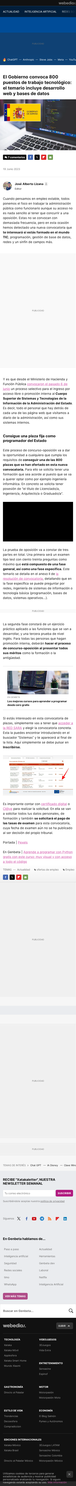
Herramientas (47, 1256)
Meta (61, 59)
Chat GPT (36, 1165)
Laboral (43, 1270)
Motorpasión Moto (50, 1397)
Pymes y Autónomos (51, 1421)
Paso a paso (11, 1249)
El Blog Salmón (47, 1416)
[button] (31, 184)
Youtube (34, 1218)
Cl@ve (7, 809)
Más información (57, 1482)
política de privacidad (52, 1201)
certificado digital (54, 804)
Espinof (43, 1373)
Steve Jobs (45, 59)
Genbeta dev (47, 1263)
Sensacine (45, 1368)
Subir (62, 1325)
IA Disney (53, 1165)
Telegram (42, 1218)
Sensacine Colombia (50, 1455)
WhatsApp (10, 1284)
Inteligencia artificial (16, 1256)
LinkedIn (65, 1218)
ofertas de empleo (48, 869)
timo (6, 1277)
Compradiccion (12, 1426)
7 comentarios (16, 157)
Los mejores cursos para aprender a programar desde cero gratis (37, 703)
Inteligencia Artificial (51, 1284)
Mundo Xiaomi (12, 1365)
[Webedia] (67, 3)
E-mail (50, 157)
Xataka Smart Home (15, 1360)
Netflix (43, 1277)
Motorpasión (46, 1392)
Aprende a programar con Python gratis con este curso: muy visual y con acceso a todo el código (38, 857)
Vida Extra (45, 1350)
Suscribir (64, 1193)
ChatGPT (12, 59)
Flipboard (43, 157)
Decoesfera (10, 1421)
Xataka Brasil (11, 1450)
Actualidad (23, 869)
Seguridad (10, 1263)
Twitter (37, 157)
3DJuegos (45, 1345)
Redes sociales (13, 1270)
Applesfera (10, 1355)
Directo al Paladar (14, 1392)
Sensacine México (49, 1450)
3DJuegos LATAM (49, 1445)
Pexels (23, 842)
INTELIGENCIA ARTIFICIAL (41, 11)
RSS (50, 1218)
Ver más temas (15, 1296)
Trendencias (11, 1416)
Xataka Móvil (11, 1350)
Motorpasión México (51, 1460)
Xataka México (12, 1445)
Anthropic (28, 59)
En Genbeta (13, 697)
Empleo (69, 869)
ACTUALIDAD (11, 11)
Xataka (8, 1345)
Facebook (30, 157)
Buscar (71, 1310)
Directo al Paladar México (18, 1460)
